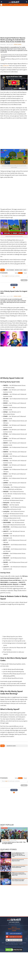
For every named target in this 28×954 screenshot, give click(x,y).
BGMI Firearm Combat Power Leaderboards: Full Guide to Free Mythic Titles (19, 874)
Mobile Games (17, 44)
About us (14, 927)
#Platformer (10, 270)
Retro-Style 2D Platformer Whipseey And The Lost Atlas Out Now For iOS (14, 59)
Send (24, 280)
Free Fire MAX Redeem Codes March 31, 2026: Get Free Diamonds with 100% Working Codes (18, 854)
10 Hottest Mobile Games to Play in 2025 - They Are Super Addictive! (14, 842)
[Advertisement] (14, 21)
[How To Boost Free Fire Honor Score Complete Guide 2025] (5, 881)
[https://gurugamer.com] (14, 919)
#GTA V (11, 4)
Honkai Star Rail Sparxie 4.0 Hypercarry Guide (18, 860)
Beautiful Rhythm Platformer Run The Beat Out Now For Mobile (14, 54)
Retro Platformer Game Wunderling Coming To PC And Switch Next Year (13, 57)
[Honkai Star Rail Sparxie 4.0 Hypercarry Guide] (5, 862)
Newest (20, 273)
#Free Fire (16, 4)
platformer (6, 65)
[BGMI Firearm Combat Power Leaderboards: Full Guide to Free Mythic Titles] (5, 875)
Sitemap (14, 930)
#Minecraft (5, 4)
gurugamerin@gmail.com (15, 924)
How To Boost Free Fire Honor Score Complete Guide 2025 (18, 880)
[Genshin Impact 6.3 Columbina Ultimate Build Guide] (5, 868)
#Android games (11, 745)
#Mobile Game (18, 270)
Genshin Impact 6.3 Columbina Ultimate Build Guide (18, 867)
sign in (6, 276)
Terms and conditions (14, 929)
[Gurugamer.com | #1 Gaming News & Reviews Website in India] (14, 2)
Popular (25, 273)
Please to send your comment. (11, 276)
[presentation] (5, 270)
